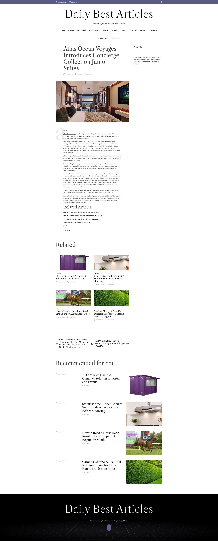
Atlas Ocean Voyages (69, 134)
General (114, 30)
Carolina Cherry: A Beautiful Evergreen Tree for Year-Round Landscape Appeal (109, 314)
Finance (71, 30)
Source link (66, 230)
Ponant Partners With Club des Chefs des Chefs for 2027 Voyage (82, 215)
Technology (81, 30)
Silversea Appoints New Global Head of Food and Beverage (81, 219)
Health (142, 30)
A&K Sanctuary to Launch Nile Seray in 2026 (76, 222)
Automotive (153, 30)
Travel (105, 30)
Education (133, 30)
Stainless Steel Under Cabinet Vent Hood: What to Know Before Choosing (110, 278)
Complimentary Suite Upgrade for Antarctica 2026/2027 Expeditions (100, 196)
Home (63, 30)
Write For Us (116, 38)
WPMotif (124, 521)
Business (59, 273)
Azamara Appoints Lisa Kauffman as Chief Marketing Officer (81, 212)
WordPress (105, 521)
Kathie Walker (80, 74)
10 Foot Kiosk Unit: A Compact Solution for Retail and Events (71, 277)
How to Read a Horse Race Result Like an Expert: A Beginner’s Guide (73, 312)
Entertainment (94, 30)
